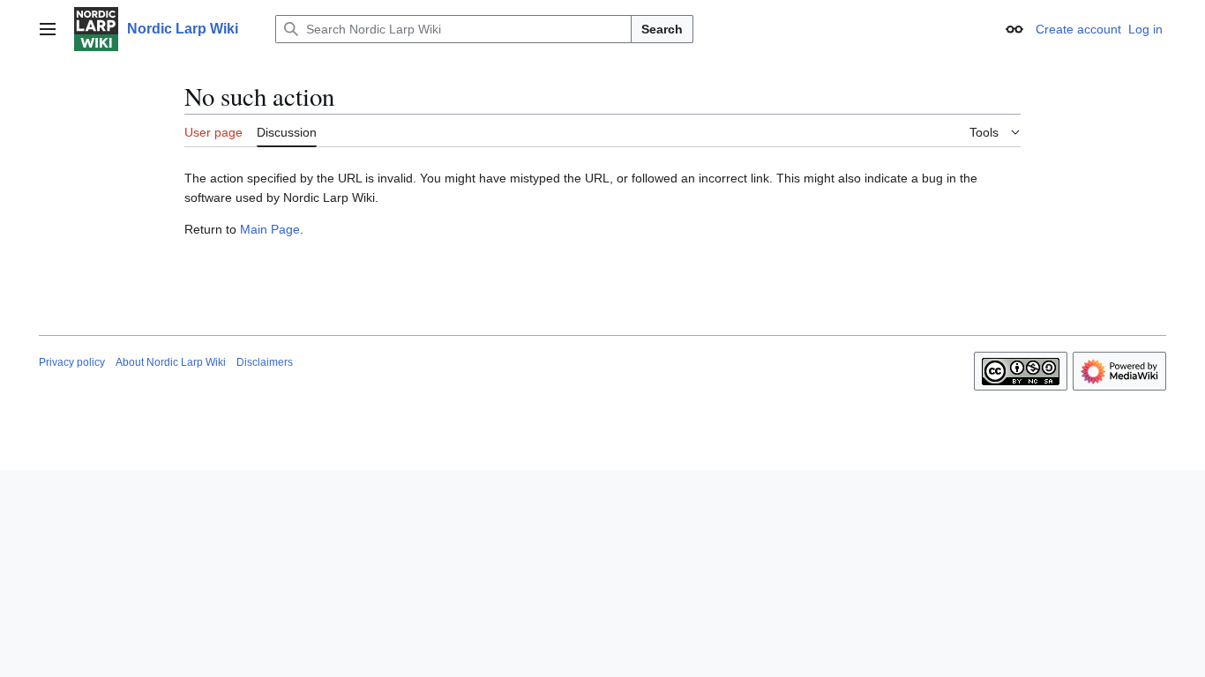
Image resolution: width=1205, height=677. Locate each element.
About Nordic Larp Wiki (171, 362)
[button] (48, 29)
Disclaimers (264, 362)
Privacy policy (72, 362)
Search (662, 29)
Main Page (270, 229)
